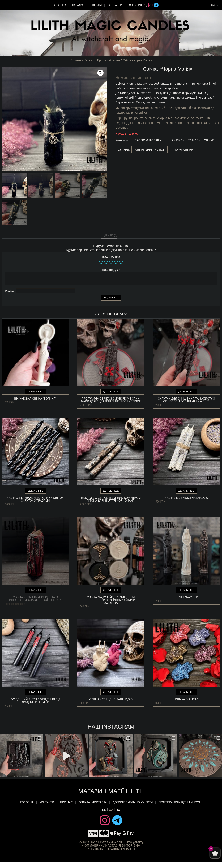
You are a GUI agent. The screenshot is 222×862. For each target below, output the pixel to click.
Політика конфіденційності (180, 802)
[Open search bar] (145, 5)
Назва (9, 290)
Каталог (78, 5)
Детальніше (35, 391)
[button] (100, 73)
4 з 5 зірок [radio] (116, 262)
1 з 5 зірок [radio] (101, 262)
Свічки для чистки (149, 149)
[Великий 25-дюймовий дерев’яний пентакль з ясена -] (200, 755)
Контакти (115, 5)
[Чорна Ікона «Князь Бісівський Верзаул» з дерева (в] (21, 755)
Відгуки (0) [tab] (109, 235)
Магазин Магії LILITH (111, 791)
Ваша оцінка (111, 256)
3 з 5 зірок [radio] (111, 262)
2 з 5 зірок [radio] (106, 262)
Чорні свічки (183, 149)
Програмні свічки (108, 60)
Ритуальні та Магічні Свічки (193, 140)
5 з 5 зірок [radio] (121, 262)
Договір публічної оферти (133, 802)
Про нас (66, 802)
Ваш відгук (111, 270)
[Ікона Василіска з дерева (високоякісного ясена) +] (155, 755)
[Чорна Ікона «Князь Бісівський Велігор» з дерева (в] (111, 755)
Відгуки (96, 5)
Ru (118, 809)
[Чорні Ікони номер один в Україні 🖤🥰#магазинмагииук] (66, 755)
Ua (111, 809)
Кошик (136, 5)
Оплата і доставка (93, 802)
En (104, 809)
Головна (59, 5)
